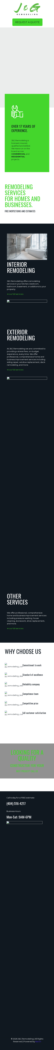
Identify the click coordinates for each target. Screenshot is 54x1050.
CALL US (34, 771)
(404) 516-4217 (16, 803)
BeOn (38, 1041)
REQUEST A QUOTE (27, 22)
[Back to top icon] (48, 1044)
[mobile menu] (50, 5)
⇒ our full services (15, 294)
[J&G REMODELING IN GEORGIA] (27, 8)
